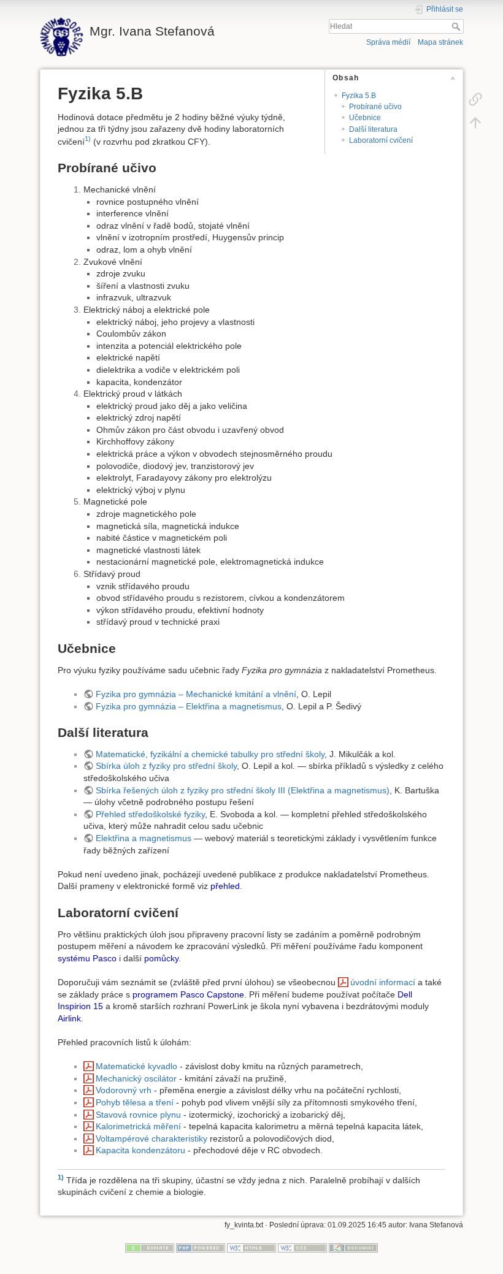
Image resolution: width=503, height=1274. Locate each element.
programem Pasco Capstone (188, 994)
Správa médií (388, 42)
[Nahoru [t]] (475, 122)
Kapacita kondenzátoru (140, 1150)
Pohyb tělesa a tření (135, 1102)
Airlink (69, 1018)
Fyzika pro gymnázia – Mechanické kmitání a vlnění (196, 694)
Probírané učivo (375, 106)
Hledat (457, 26)
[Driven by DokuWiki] (353, 1247)
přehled (225, 886)
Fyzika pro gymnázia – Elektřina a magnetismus (189, 706)
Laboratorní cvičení (381, 140)
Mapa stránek (440, 42)
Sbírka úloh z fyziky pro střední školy (166, 766)
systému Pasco (87, 958)
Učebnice (365, 117)
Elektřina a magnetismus (143, 838)
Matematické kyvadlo (136, 1066)
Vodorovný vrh (124, 1090)
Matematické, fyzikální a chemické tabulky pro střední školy (210, 754)
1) (88, 138)
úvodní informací (382, 982)
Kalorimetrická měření (138, 1126)
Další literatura (373, 129)
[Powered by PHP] (200, 1247)
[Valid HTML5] (251, 1247)
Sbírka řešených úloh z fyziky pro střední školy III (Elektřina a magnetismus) (243, 790)
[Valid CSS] (302, 1247)
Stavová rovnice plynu (138, 1115)
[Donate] (149, 1247)
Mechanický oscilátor (136, 1078)
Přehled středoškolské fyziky (150, 814)
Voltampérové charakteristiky (151, 1138)
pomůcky (161, 958)
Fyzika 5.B (359, 95)
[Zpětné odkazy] (475, 98)
